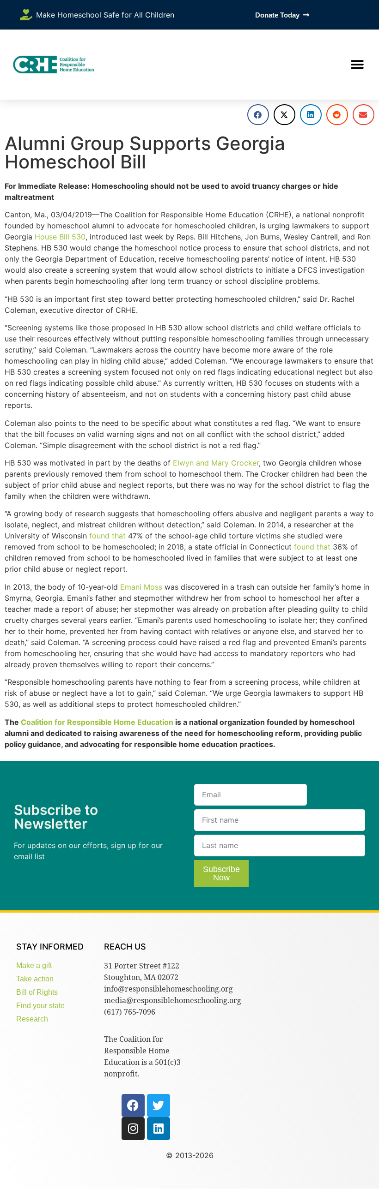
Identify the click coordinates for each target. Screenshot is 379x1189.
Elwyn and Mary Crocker (216, 462)
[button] (357, 64)
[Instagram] (133, 1128)
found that (107, 535)
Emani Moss (141, 587)
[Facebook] (133, 1105)
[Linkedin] (158, 1128)
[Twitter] (158, 1105)
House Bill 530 (60, 236)
